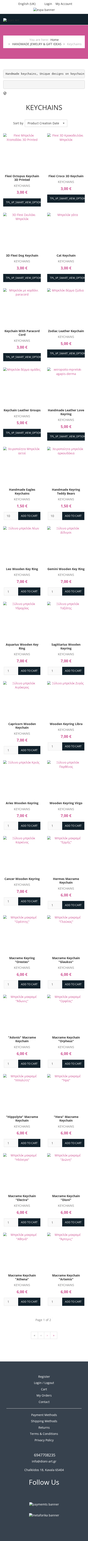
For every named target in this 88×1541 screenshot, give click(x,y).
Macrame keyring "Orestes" (22, 960)
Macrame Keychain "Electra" (22, 1198)
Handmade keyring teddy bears (66, 491)
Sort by (18, 123)
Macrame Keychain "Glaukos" (66, 960)
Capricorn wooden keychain (22, 726)
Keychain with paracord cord (22, 333)
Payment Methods (44, 1415)
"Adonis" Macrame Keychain (22, 1039)
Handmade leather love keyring (66, 412)
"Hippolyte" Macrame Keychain (22, 1119)
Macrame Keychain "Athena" (22, 1277)
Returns (44, 1427)
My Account (64, 4)
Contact (44, 1402)
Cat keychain (66, 255)
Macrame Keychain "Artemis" (66, 1277)
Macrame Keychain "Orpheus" (66, 1039)
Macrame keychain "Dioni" (66, 1198)
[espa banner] (44, 9)
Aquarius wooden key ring (22, 646)
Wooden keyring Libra (66, 724)
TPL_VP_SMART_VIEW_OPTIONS (24, 202)
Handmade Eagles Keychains (22, 491)
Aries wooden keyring (22, 803)
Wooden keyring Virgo (66, 803)
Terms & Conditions (44, 1434)
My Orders (44, 1395)
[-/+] (71, 123)
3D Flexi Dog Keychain (22, 255)
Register (44, 1377)
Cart (44, 1389)
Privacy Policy (44, 1440)
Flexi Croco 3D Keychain (66, 176)
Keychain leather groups (22, 410)
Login (48, 4)
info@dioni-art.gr (44, 1461)
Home (54, 40)
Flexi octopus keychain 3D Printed (22, 178)
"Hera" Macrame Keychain (66, 1119)
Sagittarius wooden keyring (66, 646)
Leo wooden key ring (22, 569)
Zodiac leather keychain (66, 331)
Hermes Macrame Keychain (66, 881)
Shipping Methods (44, 1421)
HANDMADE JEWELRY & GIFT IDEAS (37, 44)
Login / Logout (44, 1383)
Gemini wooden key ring (66, 569)
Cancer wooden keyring (22, 879)
